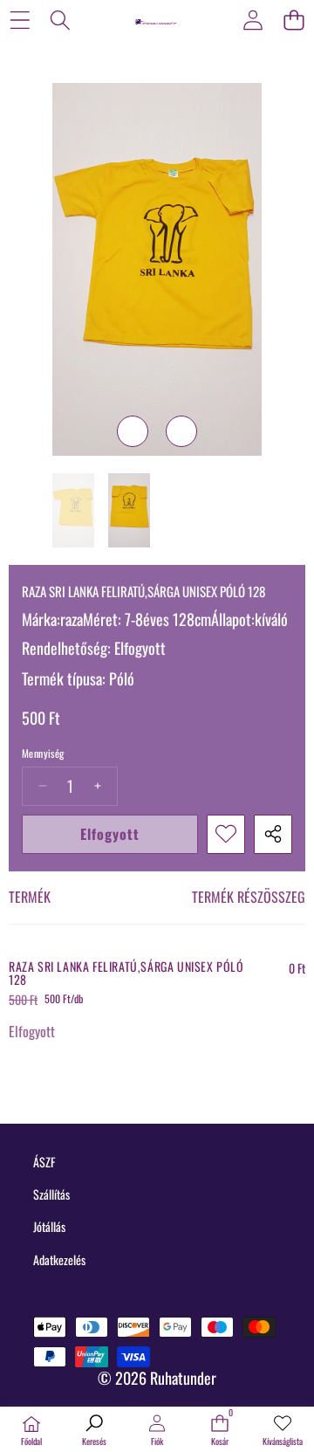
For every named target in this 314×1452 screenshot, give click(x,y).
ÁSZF (44, 1162)
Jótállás (49, 1226)
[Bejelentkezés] (252, 19)
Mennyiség (43, 753)
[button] (293, 19)
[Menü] (19, 19)
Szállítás (51, 1194)
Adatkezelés (59, 1259)
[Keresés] (60, 19)
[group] (73, 510)
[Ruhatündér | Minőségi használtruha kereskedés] (156, 19)
